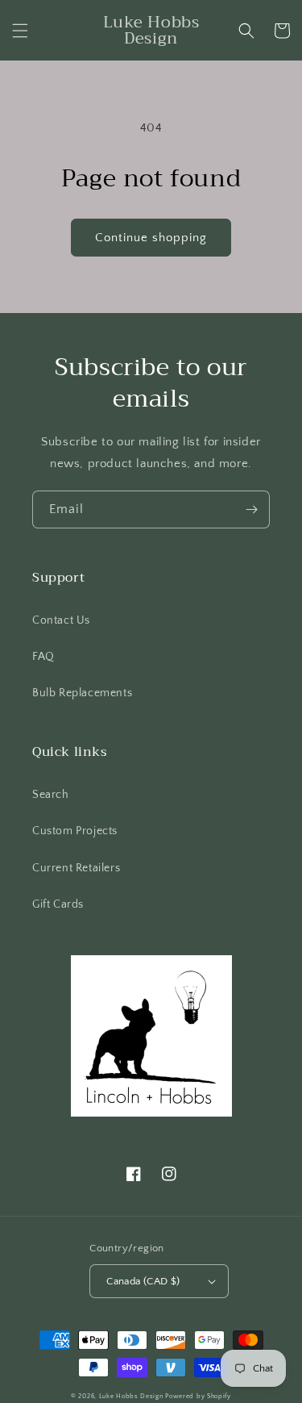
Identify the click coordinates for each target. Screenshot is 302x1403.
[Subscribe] (251, 509)
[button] (20, 30)
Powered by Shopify (198, 1396)
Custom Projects (75, 831)
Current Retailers (76, 868)
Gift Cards (58, 904)
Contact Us (61, 620)
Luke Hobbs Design (131, 1396)
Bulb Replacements (82, 693)
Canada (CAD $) (143, 1281)
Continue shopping (151, 237)
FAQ (43, 656)
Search (50, 794)
